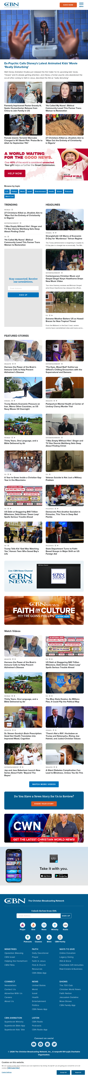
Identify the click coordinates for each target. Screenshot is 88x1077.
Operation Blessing (14, 953)
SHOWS (63, 981)
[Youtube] (33, 1044)
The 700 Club (66, 985)
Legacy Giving (66, 957)
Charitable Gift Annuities (71, 965)
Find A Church (39, 965)
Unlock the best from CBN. (44, 911)
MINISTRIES (11, 949)
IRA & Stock (65, 961)
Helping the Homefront (16, 961)
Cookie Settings (7, 1072)
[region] (44, 1068)
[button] (80, 5)
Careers (8, 997)
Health (51, 191)
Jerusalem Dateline (68, 997)
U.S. (7, 191)
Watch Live (9, 196)
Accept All (63, 1072)
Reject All (78, 1072)
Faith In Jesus (39, 961)
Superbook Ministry (14, 1021)
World (22, 191)
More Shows (65, 1001)
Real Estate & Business (70, 969)
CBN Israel (10, 957)
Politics (14, 191)
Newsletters (11, 985)
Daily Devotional (40, 953)
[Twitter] (54, 1044)
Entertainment (40, 191)
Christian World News (70, 989)
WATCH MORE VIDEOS (44, 784)
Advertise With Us (13, 993)
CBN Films (10, 965)
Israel (30, 191)
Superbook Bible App (15, 1025)
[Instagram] (47, 1044)
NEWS (35, 981)
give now (68, 5)
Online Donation (67, 953)
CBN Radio (37, 1021)
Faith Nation (65, 993)
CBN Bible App (39, 973)
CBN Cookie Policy (13, 1068)
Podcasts (68, 191)
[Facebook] (40, 1044)
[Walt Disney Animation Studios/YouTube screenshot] (44, 34)
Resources (37, 969)
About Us (9, 1001)
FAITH (35, 949)
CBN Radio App (39, 1029)
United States (39, 985)
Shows (59, 191)
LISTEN (35, 1017)
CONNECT (10, 981)
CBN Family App (67, 1005)
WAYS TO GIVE (67, 949)
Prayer (35, 957)
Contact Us (10, 989)
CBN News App (39, 1009)
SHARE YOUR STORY (44, 804)
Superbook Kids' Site (15, 1029)
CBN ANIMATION (13, 1017)
